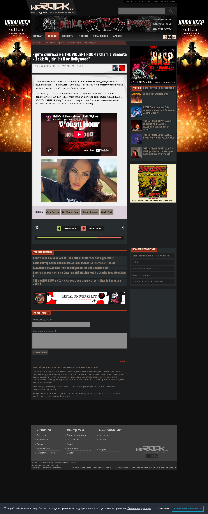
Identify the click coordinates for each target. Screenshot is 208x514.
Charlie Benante (90, 212)
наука (164, 1)
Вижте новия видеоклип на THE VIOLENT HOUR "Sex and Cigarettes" (73, 258)
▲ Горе (123, 361)
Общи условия (121, 467)
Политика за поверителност (144, 467)
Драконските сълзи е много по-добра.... (151, 255)
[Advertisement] (153, 225)
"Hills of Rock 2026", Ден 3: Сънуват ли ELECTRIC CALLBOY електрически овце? (157, 125)
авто (173, 1)
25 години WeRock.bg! (155, 94)
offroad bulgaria (148, 1)
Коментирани (166, 88)
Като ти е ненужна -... (142, 275)
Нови (145, 88)
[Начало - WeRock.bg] (52, 14)
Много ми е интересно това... (146, 268)
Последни (37, 42)
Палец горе (70, 228)
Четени (153, 88)
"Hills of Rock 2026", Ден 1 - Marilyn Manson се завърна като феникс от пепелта (158, 152)
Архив (60, 42)
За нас (109, 467)
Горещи (137, 88)
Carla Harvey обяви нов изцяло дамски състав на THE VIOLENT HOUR (74, 263)
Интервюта (104, 435)
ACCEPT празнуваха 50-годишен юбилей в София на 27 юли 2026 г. (159, 110)
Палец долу (95, 228)
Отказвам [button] (164, 508)
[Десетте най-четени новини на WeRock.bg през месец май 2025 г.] (115, 68)
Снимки (83, 36)
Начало (37, 36)
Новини (52, 36)
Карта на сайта (168, 467)
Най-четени (50, 42)
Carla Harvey (52, 212)
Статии (102, 439)
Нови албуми (90, 42)
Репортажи (72, 448)
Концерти (67, 36)
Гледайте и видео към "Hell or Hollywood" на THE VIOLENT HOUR (71, 268)
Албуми (117, 36)
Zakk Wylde (107, 212)
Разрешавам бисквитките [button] (188, 508)
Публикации (100, 36)
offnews (131, 1)
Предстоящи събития (77, 435)
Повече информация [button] (139, 508)
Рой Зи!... (136, 262)
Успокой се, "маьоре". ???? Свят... (148, 281)
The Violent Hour (70, 212)
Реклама (98, 467)
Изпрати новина (73, 42)
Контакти (86, 467)
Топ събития (73, 439)
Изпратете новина (46, 452)
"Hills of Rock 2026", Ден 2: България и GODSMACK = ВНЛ (158, 136)
